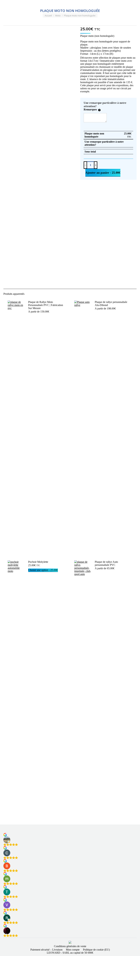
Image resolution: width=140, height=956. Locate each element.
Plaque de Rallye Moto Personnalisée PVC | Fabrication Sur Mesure (45, 305)
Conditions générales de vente (70, 946)
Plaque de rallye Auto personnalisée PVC (106, 563)
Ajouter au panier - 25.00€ (102, 172)
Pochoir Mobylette (38, 561)
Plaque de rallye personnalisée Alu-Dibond (111, 304)
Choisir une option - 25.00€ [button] (43, 570)
